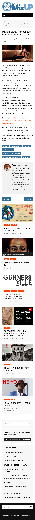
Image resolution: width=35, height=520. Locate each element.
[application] (17, 439)
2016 (6, 146)
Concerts (6, 41)
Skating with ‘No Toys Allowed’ (13, 452)
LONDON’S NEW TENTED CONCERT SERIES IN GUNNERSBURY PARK (14, 296)
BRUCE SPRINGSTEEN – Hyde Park (16, 465)
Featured (14, 224)
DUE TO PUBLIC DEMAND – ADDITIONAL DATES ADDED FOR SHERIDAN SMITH (15, 333)
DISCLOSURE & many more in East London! (15, 488)
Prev (7, 199)
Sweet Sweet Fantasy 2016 (12, 153)
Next (27, 199)
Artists (6, 259)
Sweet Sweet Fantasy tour (12, 157)
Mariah (27, 146)
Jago (7, 233)
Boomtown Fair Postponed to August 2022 (17, 497)
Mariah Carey (8, 149)
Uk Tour (26, 157)
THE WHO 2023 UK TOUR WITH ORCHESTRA (14, 470)
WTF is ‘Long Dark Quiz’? (12, 456)
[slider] (27, 439)
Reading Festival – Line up (12, 493)
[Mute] (24, 439)
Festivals (21, 290)
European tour (16, 146)
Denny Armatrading (9, 39)
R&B (13, 399)
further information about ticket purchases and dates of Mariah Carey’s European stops (17, 120)
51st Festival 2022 (10, 482)
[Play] (6, 439)
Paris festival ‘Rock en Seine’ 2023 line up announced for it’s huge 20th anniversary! (17, 477)
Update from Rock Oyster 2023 (13, 461)
